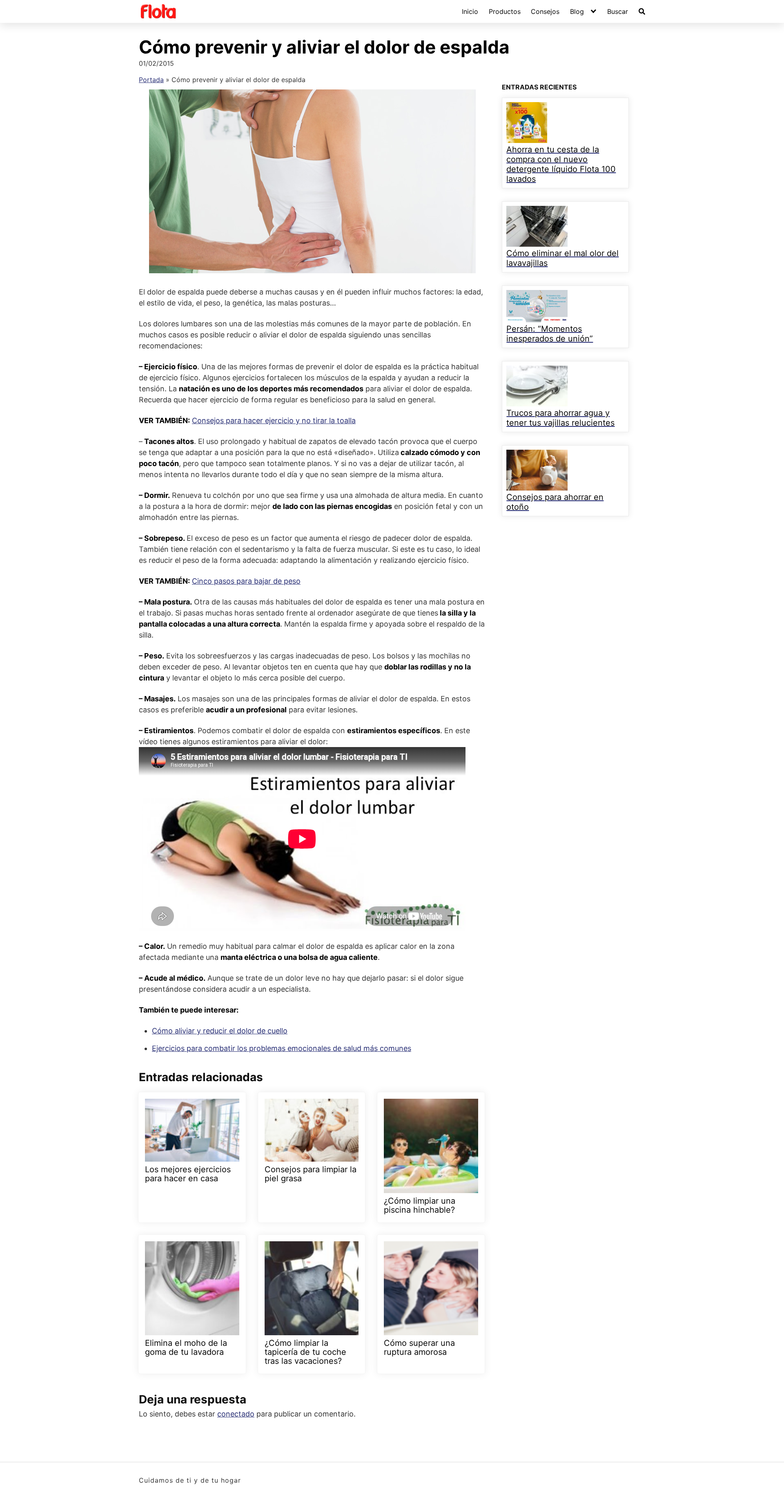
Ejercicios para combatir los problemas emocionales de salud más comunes (281, 1048)
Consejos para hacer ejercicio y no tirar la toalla (274, 420)
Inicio (470, 11)
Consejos (545, 11)
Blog (577, 11)
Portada (151, 80)
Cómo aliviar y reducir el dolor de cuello (219, 1030)
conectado (235, 1414)
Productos (505, 11)
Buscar (617, 11)
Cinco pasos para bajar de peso (246, 581)
